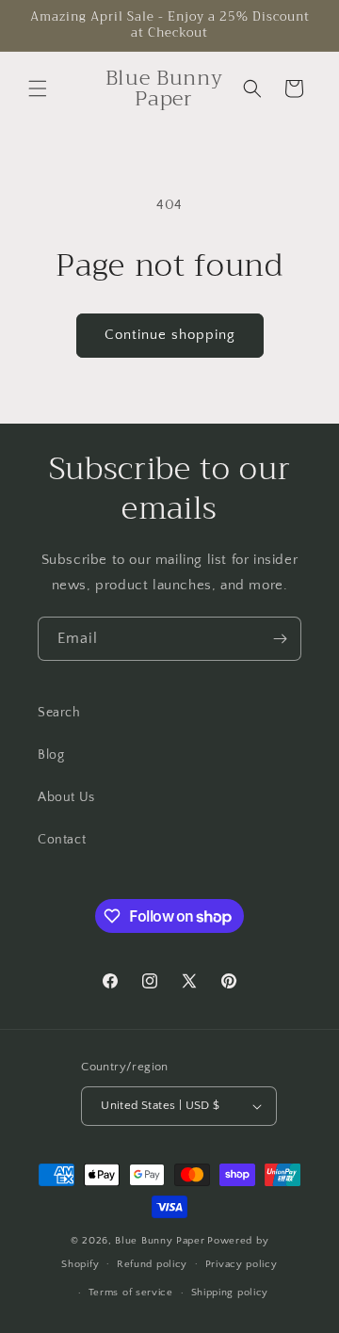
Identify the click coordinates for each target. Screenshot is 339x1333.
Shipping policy (230, 1292)
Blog (51, 755)
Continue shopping (170, 335)
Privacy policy (241, 1264)
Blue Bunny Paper (159, 1240)
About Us (66, 797)
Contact (62, 839)
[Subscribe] (279, 639)
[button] (37, 88)
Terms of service (131, 1292)
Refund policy (152, 1264)
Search (59, 712)
